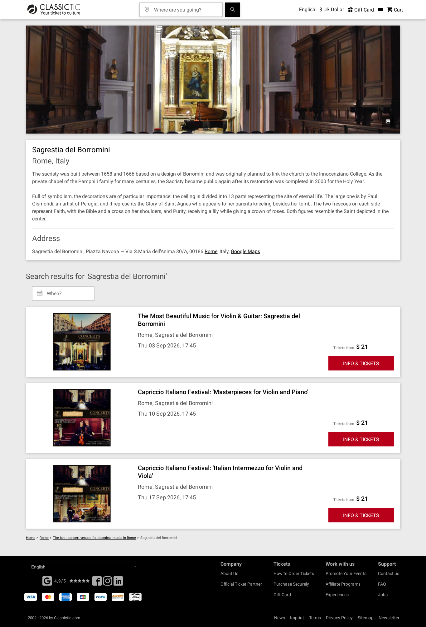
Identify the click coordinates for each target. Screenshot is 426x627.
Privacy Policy (339, 617)
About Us (229, 573)
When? (54, 291)
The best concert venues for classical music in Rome (94, 538)
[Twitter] (107, 582)
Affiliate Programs (343, 584)
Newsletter (389, 617)
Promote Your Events (346, 573)
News (279, 617)
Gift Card (363, 10)
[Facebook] (47, 580)
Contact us (388, 573)
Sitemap (366, 617)
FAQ (382, 584)
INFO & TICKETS (361, 363)
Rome (211, 251)
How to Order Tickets (294, 573)
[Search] (232, 9)
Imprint (297, 617)
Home (30, 538)
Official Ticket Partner (241, 584)
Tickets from (343, 348)
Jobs (383, 594)
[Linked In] (118, 582)
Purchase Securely (291, 584)
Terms (315, 617)
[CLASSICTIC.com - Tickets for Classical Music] (54, 9)
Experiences (337, 594)
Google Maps (245, 251)
